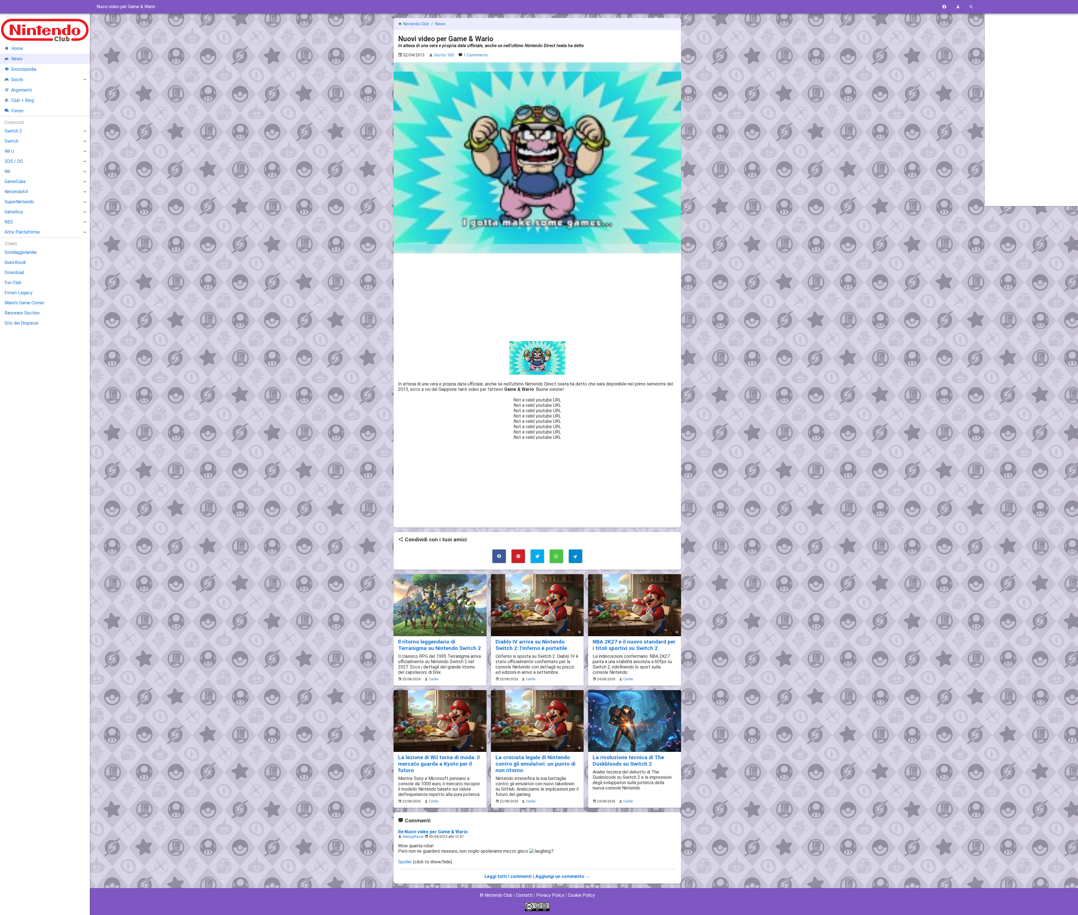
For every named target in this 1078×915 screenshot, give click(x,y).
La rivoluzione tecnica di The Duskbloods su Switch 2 (628, 760)
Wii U (9, 151)
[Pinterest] (518, 556)
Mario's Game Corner (24, 302)
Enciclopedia (23, 69)
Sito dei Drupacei (21, 323)
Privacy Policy (550, 895)
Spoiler (405, 861)
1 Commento (475, 55)
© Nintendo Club (496, 895)
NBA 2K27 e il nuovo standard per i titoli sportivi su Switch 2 (634, 644)
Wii (7, 171)
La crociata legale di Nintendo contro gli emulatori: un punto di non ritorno (535, 763)
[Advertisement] (537, 297)
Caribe (433, 679)
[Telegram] (575, 556)
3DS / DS (13, 161)
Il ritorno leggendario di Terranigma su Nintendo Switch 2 (439, 644)
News (440, 24)
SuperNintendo (19, 201)
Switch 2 (13, 131)
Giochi (17, 79)
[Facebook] (944, 7)
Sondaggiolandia (20, 252)
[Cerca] (971, 7)
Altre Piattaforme (22, 232)
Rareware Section (22, 313)
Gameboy (13, 212)
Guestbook (15, 262)
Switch (11, 141)
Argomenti (21, 90)
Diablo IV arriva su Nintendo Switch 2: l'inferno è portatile (531, 644)
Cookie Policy (581, 895)
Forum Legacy (18, 292)
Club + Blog (22, 100)
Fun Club (12, 282)
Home (17, 48)
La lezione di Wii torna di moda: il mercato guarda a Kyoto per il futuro (439, 763)
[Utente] (958, 7)
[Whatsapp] (556, 556)
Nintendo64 (16, 191)
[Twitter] (537, 556)
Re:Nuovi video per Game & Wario (433, 831)
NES (8, 222)
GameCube (15, 181)
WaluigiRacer (413, 836)
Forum (17, 110)
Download (14, 272)
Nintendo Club (416, 24)
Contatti (524, 895)
